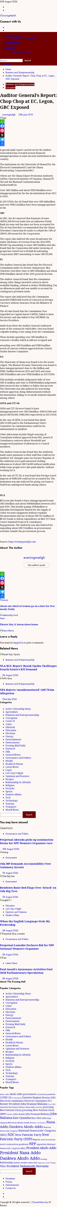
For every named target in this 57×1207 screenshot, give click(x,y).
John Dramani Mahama (37, 1114)
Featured (10, 748)
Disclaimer (10, 1178)
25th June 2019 (26, 114)
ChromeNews (38, 1202)
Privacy (9, 1181)
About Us (10, 48)
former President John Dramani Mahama (23, 1104)
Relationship (6, 1162)
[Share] (28, 144)
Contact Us (11, 1188)
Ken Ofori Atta (39, 1118)
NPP (32, 1143)
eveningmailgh (9, 114)
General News (13, 35)
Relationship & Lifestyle (18, 782)
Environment (13, 742)
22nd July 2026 (9, 699)
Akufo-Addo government (23, 1094)
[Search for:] (11, 60)
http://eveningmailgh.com (22, 541)
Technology (12, 800)
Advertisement (12, 1185)
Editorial (10, 727)
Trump (53, 1163)
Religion (10, 785)
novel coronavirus (48, 1139)
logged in (18, 642)
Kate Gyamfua (22, 1118)
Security (10, 788)
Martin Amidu (23, 1122)
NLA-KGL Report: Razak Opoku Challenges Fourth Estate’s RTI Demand (28, 667)
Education (11, 730)
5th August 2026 (10, 675)
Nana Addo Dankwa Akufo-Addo (27, 1124)
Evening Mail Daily (15, 745)
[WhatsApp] (28, 121)
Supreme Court (44, 1163)
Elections (10, 733)
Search (29, 814)
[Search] (1, 57)
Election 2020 (48, 1097)
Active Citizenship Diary (18, 708)
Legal (8, 770)
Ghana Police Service (33, 1107)
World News (12, 45)
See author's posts (36, 565)
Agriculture (12, 711)
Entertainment (13, 42)
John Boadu (19, 1114)
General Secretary (9, 1107)
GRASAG (10, 1114)
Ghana (21, 1107)
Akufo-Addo (4, 1094)
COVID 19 (5, 1097)
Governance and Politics (24, 39)
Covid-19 (10, 721)
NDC (11, 1134)
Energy (9, 736)
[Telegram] (28, 139)
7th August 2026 (10, 873)
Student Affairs (13, 794)
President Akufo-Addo (41, 1148)
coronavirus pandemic (46, 1094)
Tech (8, 797)
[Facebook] (28, 126)
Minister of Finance (38, 1123)
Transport (11, 806)
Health (9, 760)
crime (9, 724)
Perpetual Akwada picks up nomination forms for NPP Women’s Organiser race (26, 841)
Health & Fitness (14, 763)
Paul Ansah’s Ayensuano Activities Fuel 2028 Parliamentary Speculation (26, 970)
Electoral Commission (12, 1100)
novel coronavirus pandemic (14, 1144)
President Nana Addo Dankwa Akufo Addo (20, 1155)
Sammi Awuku (20, 1162)
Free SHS (51, 1104)
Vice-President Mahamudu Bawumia (24, 1166)
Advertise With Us (20, 51)
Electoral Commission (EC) (38, 1100)
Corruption (10, 87)
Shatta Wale (32, 1162)
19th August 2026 (10, 849)
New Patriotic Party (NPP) (24, 1136)
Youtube (6, 63)
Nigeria (36, 1139)
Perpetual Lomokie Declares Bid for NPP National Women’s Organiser (27, 946)
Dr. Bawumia (17, 1098)
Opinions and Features (17, 776)
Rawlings (43, 1159)
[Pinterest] (28, 130)
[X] (28, 135)
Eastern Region (31, 1097)
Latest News (12, 766)
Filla (8, 751)
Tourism (10, 803)
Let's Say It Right (14, 773)
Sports (9, 791)
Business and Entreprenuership (20, 84)
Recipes (10, 779)
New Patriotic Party (28, 1135)
